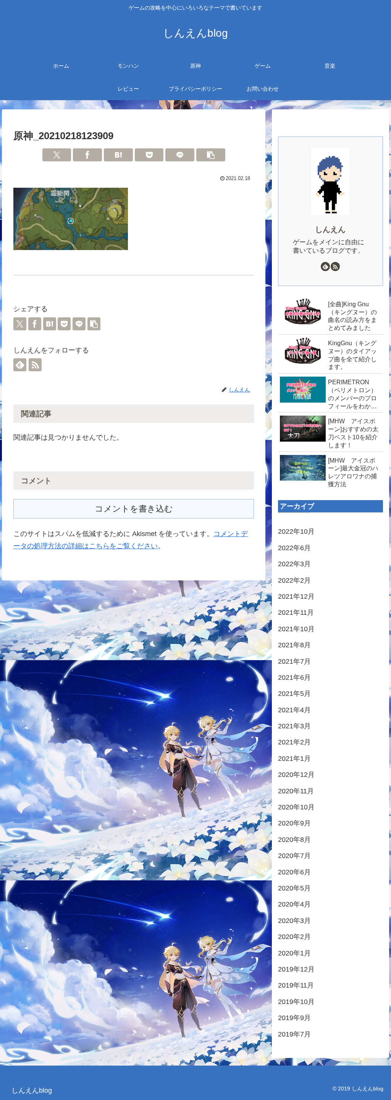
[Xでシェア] (56, 154)
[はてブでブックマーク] (118, 154)
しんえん (330, 229)
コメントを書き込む (134, 508)
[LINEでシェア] (179, 154)
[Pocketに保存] (149, 154)
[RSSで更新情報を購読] (35, 364)
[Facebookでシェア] (87, 154)
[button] (210, 154)
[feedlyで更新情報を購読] (19, 364)
